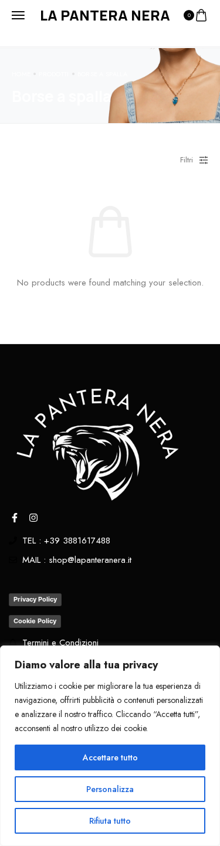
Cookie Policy (34, 621)
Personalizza (110, 789)
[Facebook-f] (14, 517)
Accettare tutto (110, 757)
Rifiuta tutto (110, 821)
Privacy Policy (35, 599)
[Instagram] (33, 517)
